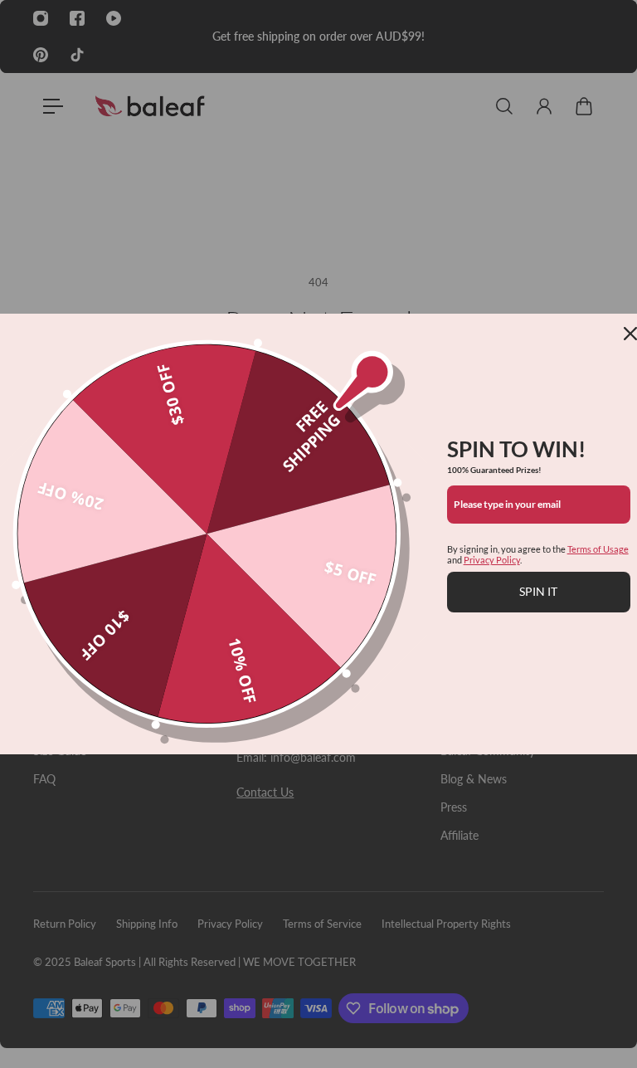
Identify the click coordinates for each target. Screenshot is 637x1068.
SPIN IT (538, 591)
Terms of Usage (598, 549)
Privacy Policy (492, 559)
